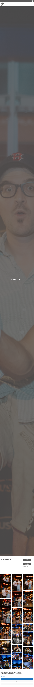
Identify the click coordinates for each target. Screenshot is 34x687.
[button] (32, 669)
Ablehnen (17, 681)
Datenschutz (15, 685)
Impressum (19, 685)
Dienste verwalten (3, 676)
